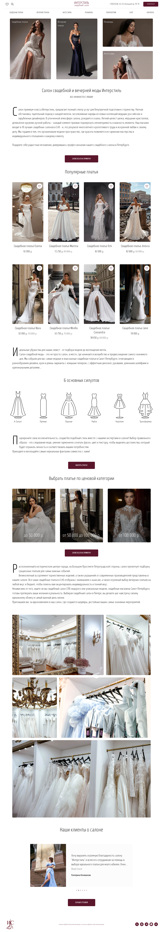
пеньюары (89, 13)
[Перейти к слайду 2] (78, 890)
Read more (76, 869)
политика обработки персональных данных (69, 924)
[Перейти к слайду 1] (76, 890)
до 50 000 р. (34, 535)
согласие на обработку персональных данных (92, 924)
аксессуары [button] (67, 13)
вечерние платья (43, 13)
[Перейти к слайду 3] (80, 890)
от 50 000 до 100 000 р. (81, 535)
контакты (150, 13)
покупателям (111, 13)
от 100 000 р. (129, 535)
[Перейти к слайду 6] (86, 890)
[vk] (156, 925)
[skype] (7, 4)
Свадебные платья (16, 13)
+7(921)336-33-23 (116, 4)
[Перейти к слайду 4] (82, 890)
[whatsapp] (151, 925)
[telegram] (146, 925)
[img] (76, 49)
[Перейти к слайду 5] (84, 890)
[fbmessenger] (12, 4)
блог (131, 13)
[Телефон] (137, 925)
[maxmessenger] (142, 925)
